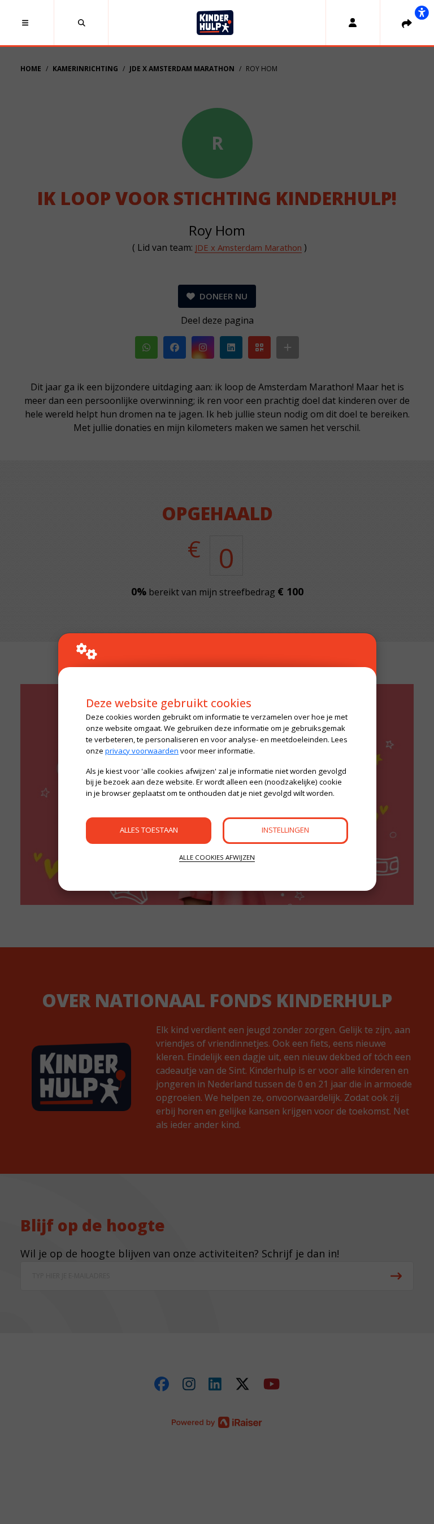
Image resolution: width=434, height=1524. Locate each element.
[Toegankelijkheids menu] (421, 12)
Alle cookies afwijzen (217, 857)
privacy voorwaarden (142, 751)
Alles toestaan (149, 830)
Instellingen (285, 830)
